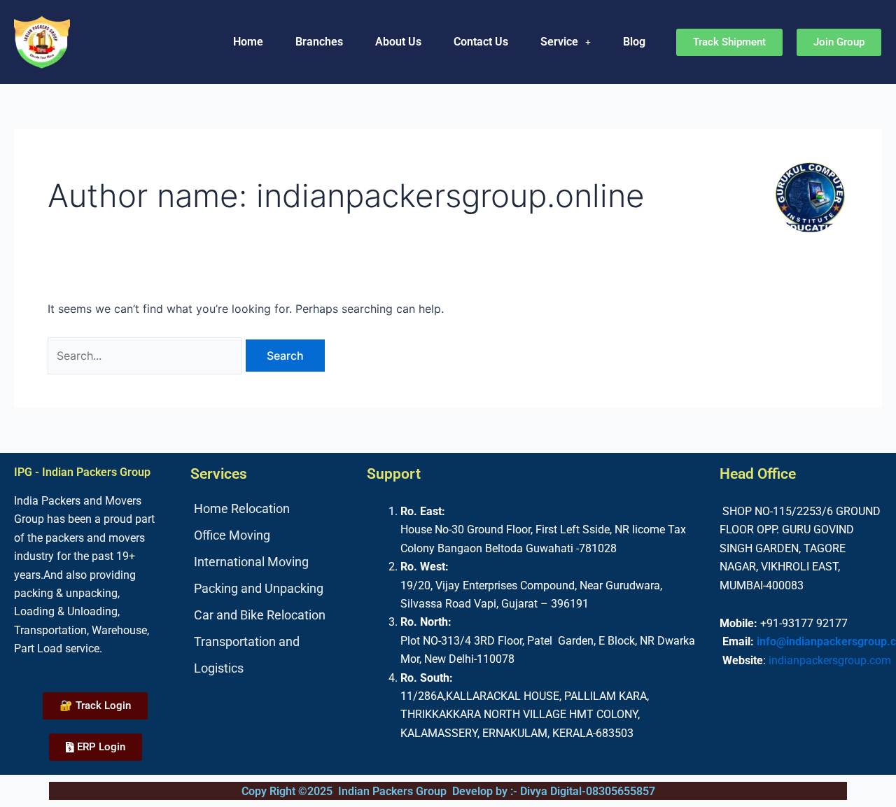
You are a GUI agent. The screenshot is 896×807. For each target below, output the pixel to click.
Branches (319, 41)
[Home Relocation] (271, 509)
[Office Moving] (271, 535)
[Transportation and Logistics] (271, 655)
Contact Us (481, 41)
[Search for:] (147, 356)
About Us (398, 41)
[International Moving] (271, 562)
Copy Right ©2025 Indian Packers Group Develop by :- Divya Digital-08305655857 (448, 791)
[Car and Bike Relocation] (271, 615)
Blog (634, 41)
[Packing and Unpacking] (271, 588)
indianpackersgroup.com (830, 660)
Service (559, 41)
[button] (565, 42)
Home (248, 41)
